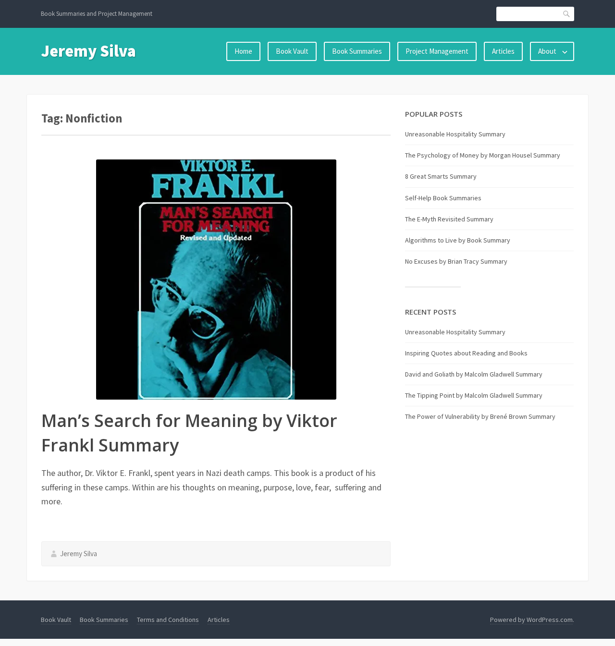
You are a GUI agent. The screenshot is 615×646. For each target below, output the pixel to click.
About (547, 51)
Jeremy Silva (88, 51)
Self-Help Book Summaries (443, 198)
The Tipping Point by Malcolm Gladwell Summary (473, 395)
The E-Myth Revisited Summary (449, 219)
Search (567, 14)
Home (243, 51)
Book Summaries (357, 51)
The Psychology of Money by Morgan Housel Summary (482, 155)
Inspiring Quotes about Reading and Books (466, 353)
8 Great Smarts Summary (441, 176)
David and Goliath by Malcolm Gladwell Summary (473, 374)
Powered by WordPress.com (531, 619)
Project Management (437, 51)
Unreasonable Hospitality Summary (455, 134)
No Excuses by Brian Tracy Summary (456, 261)
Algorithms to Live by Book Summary (457, 240)
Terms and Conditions (168, 619)
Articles (503, 51)
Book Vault (292, 51)
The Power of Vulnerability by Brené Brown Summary (480, 416)
